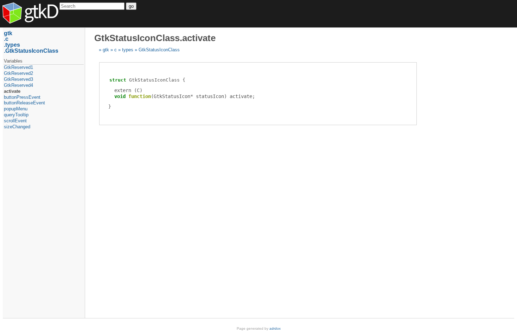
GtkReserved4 (18, 85)
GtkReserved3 (18, 79)
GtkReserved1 (18, 67)
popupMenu (15, 108)
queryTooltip (16, 114)
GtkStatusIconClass (159, 49)
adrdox (275, 328)
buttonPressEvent (22, 97)
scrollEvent (15, 120)
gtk (106, 49)
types (127, 49)
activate (12, 91)
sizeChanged (17, 126)
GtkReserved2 (18, 73)
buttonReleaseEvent (24, 102)
